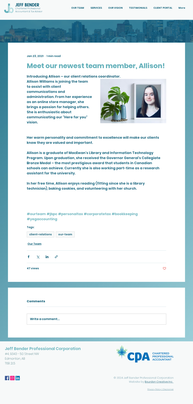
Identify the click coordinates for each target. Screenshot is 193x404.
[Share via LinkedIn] (47, 257)
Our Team (34, 244)
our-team (65, 234)
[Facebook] (7, 378)
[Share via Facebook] (28, 257)
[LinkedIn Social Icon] (17, 378)
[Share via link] (56, 257)
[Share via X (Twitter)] (38, 257)
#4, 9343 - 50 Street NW (22, 354)
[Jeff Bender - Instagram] (12, 378)
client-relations (40, 234)
